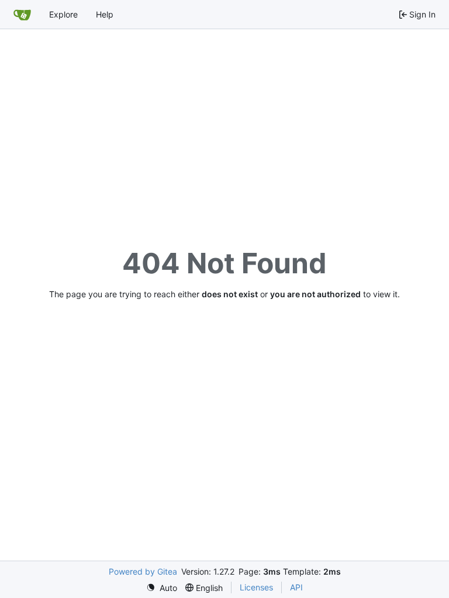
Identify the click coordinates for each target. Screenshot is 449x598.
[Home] (22, 14)
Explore (63, 14)
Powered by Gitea (143, 571)
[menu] (161, 588)
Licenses (256, 587)
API (296, 587)
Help (104, 14)
